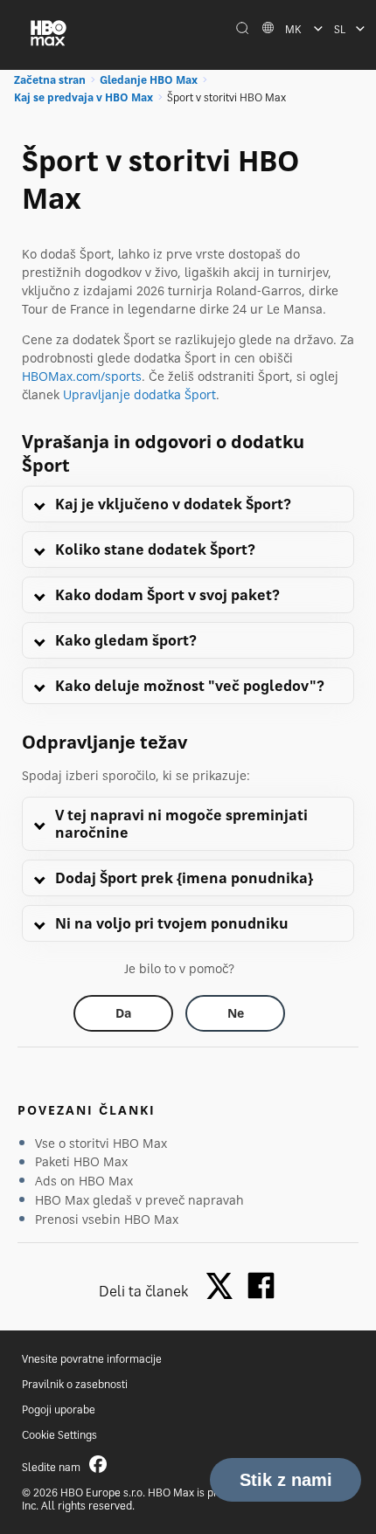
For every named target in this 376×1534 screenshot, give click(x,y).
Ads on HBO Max (84, 1180)
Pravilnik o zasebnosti (75, 1384)
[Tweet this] (223, 1287)
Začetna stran (50, 80)
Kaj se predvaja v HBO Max (83, 97)
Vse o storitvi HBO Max (101, 1143)
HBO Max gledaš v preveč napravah (139, 1200)
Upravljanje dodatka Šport (139, 394)
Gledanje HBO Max (149, 80)
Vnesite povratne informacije (92, 1358)
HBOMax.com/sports (82, 376)
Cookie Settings (59, 1434)
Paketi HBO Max (81, 1161)
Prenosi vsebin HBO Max (106, 1219)
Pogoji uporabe (58, 1409)
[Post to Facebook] (261, 1285)
